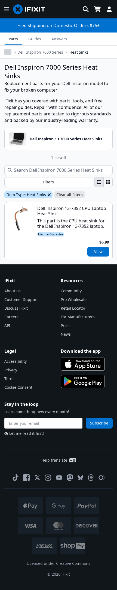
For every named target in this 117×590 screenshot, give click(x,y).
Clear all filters (69, 194)
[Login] (109, 9)
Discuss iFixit (16, 308)
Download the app (81, 351)
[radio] (99, 182)
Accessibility (15, 361)
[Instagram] (48, 477)
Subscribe (99, 423)
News (66, 334)
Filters (48, 181)
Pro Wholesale (74, 299)
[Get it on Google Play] (83, 381)
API (7, 325)
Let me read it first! (26, 433)
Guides (34, 38)
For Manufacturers (78, 316)
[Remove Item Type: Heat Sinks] (48, 195)
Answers (59, 38)
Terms (10, 378)
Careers (11, 316)
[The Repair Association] (101, 477)
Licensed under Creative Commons (58, 563)
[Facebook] (26, 477)
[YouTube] (59, 477)
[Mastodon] (70, 477)
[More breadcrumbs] (7, 52)
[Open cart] (97, 9)
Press (65, 325)
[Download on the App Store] (83, 364)
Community (71, 290)
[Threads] (91, 477)
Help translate (54, 460)
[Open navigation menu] (6, 9)
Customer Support (21, 299)
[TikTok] (15, 477)
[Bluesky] (80, 478)
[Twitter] (37, 477)
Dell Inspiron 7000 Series (40, 52)
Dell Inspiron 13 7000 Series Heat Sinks (66, 138)
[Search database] (86, 9)
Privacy (10, 369)
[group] (103, 182)
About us (12, 290)
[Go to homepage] (31, 9)
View (98, 251)
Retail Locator (73, 308)
